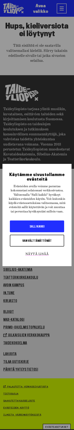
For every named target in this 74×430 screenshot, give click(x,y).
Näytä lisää (37, 254)
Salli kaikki (37, 226)
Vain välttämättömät (37, 240)
